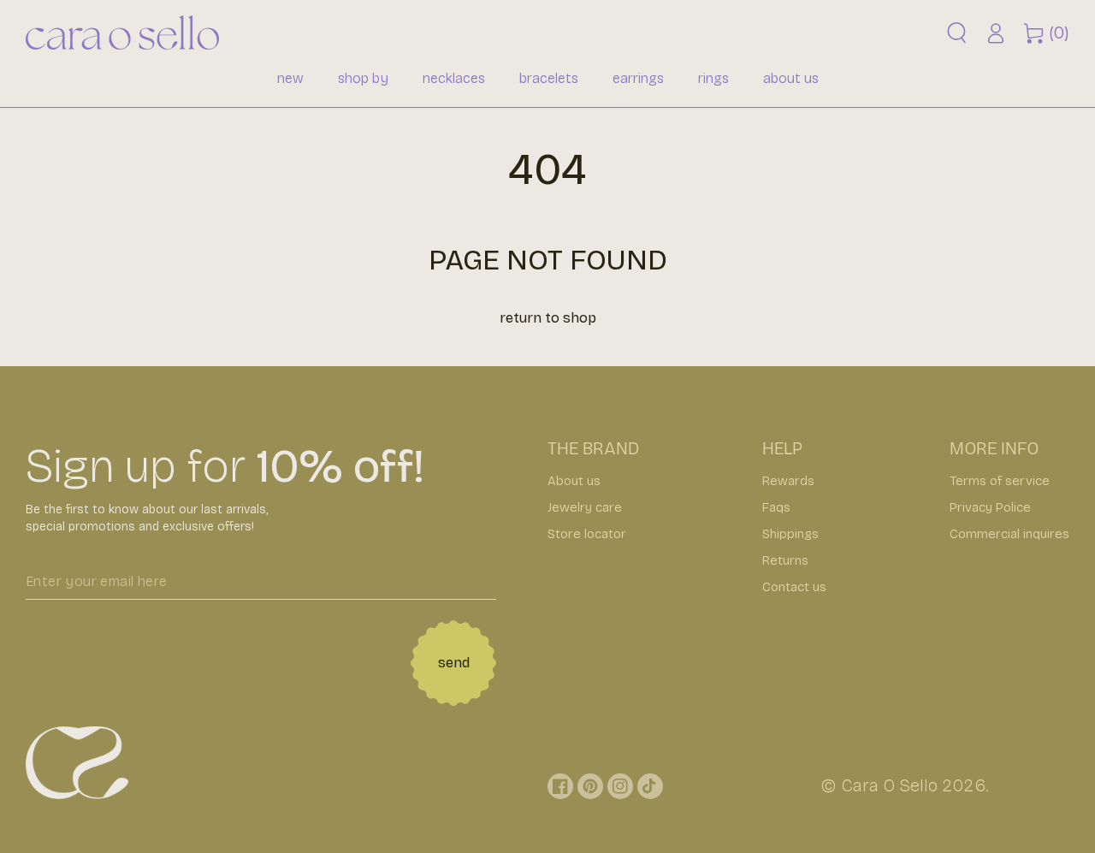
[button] (957, 33)
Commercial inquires (1009, 534)
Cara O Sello (889, 785)
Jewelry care (585, 507)
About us (574, 481)
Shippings (790, 534)
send (454, 663)
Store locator (587, 534)
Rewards (788, 481)
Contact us (794, 587)
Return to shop (548, 318)
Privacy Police (990, 507)
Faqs (776, 507)
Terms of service (1000, 481)
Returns (785, 560)
